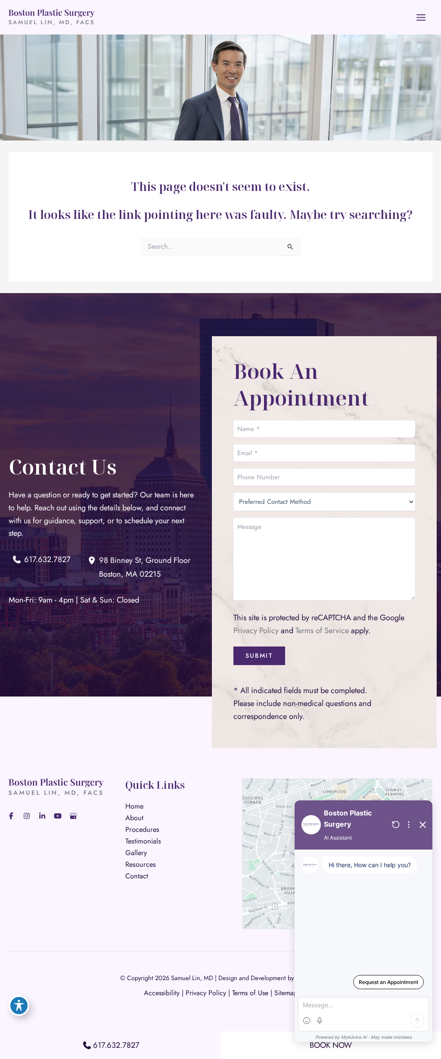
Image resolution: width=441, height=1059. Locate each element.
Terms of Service (322, 630)
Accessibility (162, 993)
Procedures (142, 829)
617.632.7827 (116, 1045)
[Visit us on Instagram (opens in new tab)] (27, 816)
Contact (136, 876)
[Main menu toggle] (421, 17)
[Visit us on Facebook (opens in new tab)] (11, 816)
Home (134, 806)
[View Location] (93, 560)
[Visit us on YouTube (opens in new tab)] (58, 816)
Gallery (136, 852)
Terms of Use (250, 993)
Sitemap (286, 993)
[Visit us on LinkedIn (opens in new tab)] (42, 816)
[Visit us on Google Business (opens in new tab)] (73, 816)
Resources (140, 864)
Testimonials (143, 841)
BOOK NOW (331, 1045)
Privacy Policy (256, 630)
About (134, 817)
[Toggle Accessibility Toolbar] (19, 1005)
